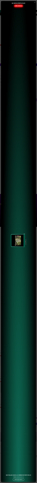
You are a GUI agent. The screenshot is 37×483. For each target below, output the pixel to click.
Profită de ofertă (18, 479)
